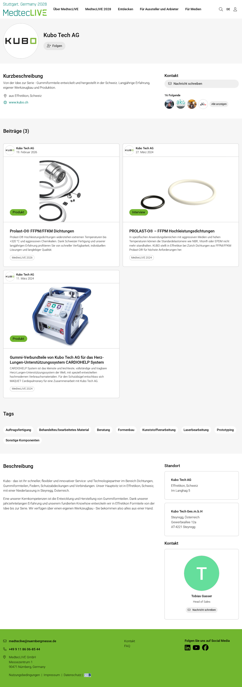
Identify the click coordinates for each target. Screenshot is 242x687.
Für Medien (193, 9)
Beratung (103, 430)
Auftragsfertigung (18, 430)
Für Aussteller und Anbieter (159, 9)
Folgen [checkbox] (57, 46)
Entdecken (125, 9)
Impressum (52, 675)
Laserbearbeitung (196, 430)
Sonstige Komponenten (22, 440)
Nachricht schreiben (188, 83)
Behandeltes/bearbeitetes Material (64, 430)
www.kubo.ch (18, 102)
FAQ (127, 646)
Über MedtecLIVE (65, 9)
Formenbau (126, 430)
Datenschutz (72, 675)
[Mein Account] (235, 9)
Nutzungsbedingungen (24, 675)
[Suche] (221, 9)
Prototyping (225, 430)
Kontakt (129, 641)
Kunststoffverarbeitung (159, 430)
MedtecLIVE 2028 (98, 9)
